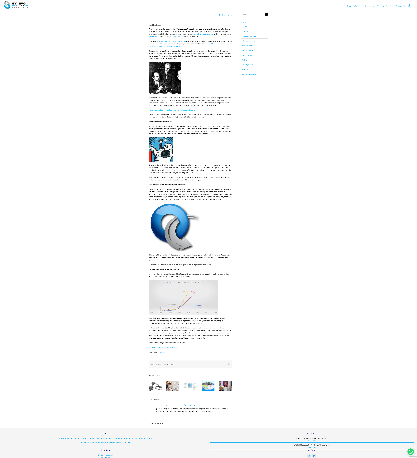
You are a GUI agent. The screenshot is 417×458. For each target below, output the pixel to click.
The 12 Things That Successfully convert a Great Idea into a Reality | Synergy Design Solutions (175, 405)
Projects (244, 60)
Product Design (247, 55)
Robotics (245, 70)
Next (228, 15)
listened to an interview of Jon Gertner (172, 41)
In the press (246, 31)
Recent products (247, 65)
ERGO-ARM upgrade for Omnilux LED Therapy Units (312, 445)
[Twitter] (309, 456)
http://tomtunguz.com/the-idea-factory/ (165, 347)
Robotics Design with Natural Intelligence (311, 438)
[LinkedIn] (314, 456)
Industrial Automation (249, 36)
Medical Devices (247, 50)
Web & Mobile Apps (249, 74)
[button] (409, 6)
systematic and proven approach (203, 34)
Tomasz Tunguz (154, 37)
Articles (162, 352)
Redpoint (177, 37)
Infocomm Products (248, 41)
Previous (222, 15)
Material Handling (248, 46)
